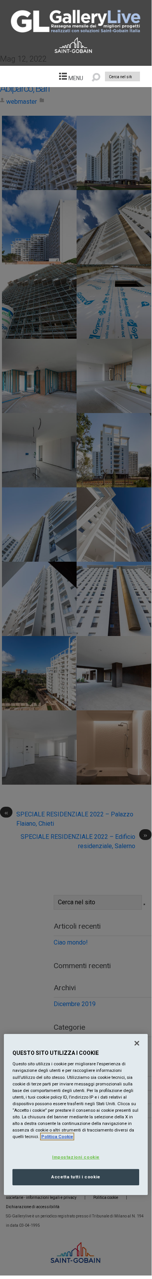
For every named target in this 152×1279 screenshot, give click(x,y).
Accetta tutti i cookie (75, 1177)
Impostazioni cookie (76, 1157)
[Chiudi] (136, 1043)
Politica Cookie (57, 1136)
